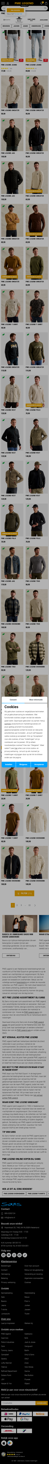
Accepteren (39, 764)
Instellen (8, 764)
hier (16, 748)
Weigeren (23, 764)
